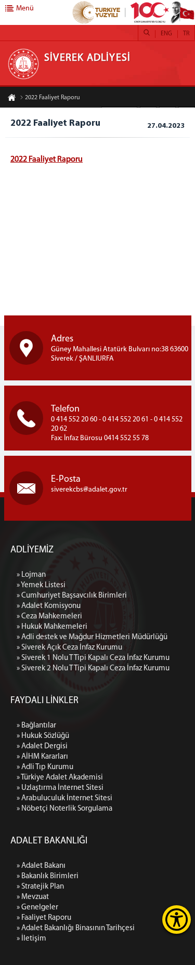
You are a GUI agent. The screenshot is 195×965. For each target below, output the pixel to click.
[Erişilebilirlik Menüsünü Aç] (176, 919)
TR (186, 34)
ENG (166, 34)
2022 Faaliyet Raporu (52, 98)
